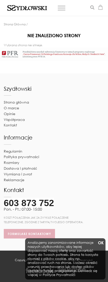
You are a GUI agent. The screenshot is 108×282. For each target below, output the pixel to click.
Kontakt (10, 125)
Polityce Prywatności (59, 275)
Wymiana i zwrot (18, 174)
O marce (11, 108)
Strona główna (16, 102)
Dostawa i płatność (20, 168)
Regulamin (13, 151)
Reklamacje (14, 179)
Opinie (9, 113)
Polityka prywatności (21, 156)
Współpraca (14, 119)
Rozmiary (11, 162)
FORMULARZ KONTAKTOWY (29, 234)
